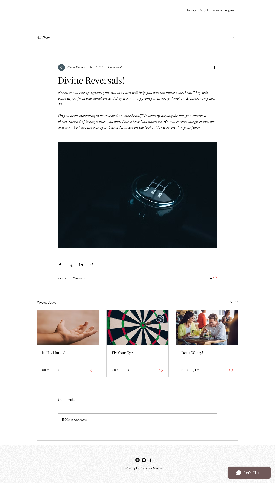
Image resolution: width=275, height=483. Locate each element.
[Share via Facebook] (60, 265)
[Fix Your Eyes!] (138, 327)
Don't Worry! (192, 352)
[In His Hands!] (68, 327)
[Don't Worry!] (207, 327)
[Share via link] (92, 265)
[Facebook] (150, 460)
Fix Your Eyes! (124, 352)
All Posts (43, 37)
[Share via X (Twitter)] (71, 265)
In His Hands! (53, 352)
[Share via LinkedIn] (81, 265)
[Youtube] (144, 460)
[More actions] (214, 67)
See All (234, 302)
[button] (233, 38)
